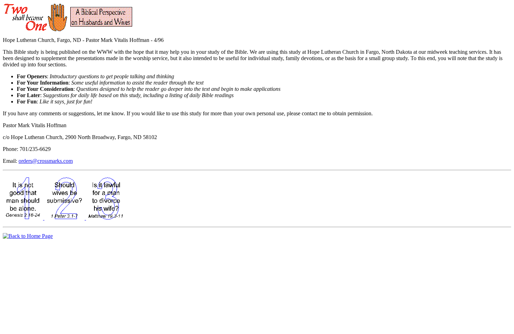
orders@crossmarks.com (46, 161)
